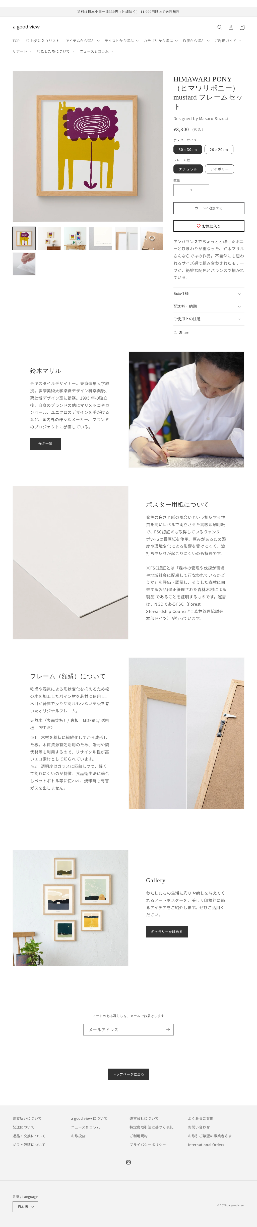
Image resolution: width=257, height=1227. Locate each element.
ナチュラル (188, 168)
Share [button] (184, 332)
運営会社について (144, 1118)
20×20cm (219, 149)
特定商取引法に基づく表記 (151, 1126)
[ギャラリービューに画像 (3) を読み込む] (75, 238)
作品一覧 (45, 443)
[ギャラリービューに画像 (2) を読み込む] (49, 238)
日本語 (23, 1206)
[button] (82, 40)
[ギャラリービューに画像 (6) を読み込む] (151, 238)
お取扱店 (78, 1135)
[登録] (167, 1029)
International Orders (206, 1144)
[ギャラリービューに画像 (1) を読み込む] (24, 238)
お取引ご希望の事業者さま (210, 1135)
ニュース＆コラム (85, 1126)
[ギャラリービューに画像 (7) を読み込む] (24, 263)
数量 (176, 180)
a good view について (89, 1118)
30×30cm (188, 149)
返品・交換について (29, 1135)
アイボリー (219, 168)
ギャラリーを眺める (167, 931)
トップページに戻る (128, 1074)
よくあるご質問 (201, 1118)
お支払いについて (27, 1118)
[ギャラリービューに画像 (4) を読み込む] (100, 238)
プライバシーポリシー (148, 1144)
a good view (236, 1205)
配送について (24, 1126)
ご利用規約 (139, 1135)
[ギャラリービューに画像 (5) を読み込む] (126, 238)
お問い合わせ (199, 1126)
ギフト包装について (29, 1144)
